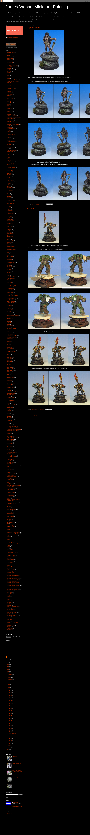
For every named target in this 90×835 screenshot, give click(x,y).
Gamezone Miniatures (11, 262)
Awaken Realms (10, 94)
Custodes (8, 186)
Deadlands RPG (10, 202)
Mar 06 (10, 731)
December (10, 674)
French (8, 252)
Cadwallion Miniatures (11, 141)
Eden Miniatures (10, 223)
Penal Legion (9, 416)
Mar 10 (10, 725)
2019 (8, 664)
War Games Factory (10, 566)
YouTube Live (9, 629)
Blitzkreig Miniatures (10, 121)
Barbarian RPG (10, 99)
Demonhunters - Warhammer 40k (13, 204)
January (9, 747)
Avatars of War (9, 92)
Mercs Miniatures (10, 365)
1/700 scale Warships (11, 53)
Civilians (8, 157)
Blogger (50, 818)
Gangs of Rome (10, 263)
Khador (8, 331)
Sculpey (8, 472)
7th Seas (8, 55)
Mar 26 (10, 698)
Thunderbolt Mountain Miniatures (13, 533)
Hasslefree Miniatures (11, 299)
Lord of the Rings (10, 348)
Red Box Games (10, 449)
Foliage (8, 243)
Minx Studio (9, 373)
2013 (8, 749)
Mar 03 (10, 740)
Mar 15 (10, 717)
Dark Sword (9, 197)
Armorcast (9, 85)
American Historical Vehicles (12, 81)
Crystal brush (9, 184)
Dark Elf (8, 193)
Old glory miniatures (10, 397)
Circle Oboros (9, 154)
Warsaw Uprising (10, 593)
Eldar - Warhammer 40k (11, 225)
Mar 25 (10, 700)
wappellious (15, 802)
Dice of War (9, 207)
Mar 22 (10, 705)
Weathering (9, 600)
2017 (8, 667)
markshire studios (10, 360)
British (8, 137)
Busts (8, 140)
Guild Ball (8, 294)
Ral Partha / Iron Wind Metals (12, 437)
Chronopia (9, 153)
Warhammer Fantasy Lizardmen (13, 582)
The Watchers (9, 529)
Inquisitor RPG (9, 322)
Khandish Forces (10, 332)
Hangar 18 (9, 296)
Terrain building (10, 525)
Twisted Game (9, 540)
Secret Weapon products (11, 473)
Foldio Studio (9, 242)
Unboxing (8, 545)
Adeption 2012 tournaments (12, 63)
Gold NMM (9, 281)
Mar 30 (10, 692)
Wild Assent (9, 608)
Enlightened (9, 229)
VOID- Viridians (10, 562)
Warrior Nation (9, 592)
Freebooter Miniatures (11, 249)
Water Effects (9, 598)
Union (8, 548)
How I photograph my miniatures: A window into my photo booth (19, 21)
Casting (8, 143)
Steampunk (9, 507)
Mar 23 (10, 703)
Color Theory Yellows (11, 166)
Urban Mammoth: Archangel (12, 551)
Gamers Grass (9, 259)
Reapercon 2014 (10, 440)
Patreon (8, 413)
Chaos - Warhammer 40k (11, 150)
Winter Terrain (9, 613)
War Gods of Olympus (11, 571)
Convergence (9, 171)
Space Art (8, 498)
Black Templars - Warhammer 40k (13, 117)
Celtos (8, 148)
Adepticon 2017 (10, 61)
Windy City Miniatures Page (12, 612)
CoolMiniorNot (9, 174)
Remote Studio (9, 450)
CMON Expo (9, 160)
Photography (9, 420)
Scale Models (9, 468)
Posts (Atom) (34, 415)
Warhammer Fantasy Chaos (12, 576)
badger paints (9, 97)
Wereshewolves (10, 602)
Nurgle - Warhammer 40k (11, 391)
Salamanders (9, 463)
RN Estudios (9, 453)
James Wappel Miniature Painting (37, 6)
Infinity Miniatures (10, 319)
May (9, 685)
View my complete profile (17, 806)
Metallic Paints (9, 367)
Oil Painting (9, 396)
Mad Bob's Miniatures (11, 350)
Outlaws (8, 401)
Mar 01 (10, 743)
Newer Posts (29, 413)
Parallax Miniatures (10, 411)
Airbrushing (9, 74)
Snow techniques (10, 489)
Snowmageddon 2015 (11, 492)
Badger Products (10, 98)
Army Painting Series (11, 88)
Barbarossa (9, 101)
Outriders (8, 403)
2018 (8, 666)
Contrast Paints (10, 170)
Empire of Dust (9, 226)
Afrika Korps (9, 68)
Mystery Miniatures (10, 377)
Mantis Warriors (10, 357)
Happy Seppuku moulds (11, 298)
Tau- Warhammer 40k (11, 522)
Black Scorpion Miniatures (12, 115)
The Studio (9, 528)
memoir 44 (9, 363)
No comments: (42, 204)
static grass (9, 506)
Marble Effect (9, 358)
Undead (8, 546)
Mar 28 (10, 695)
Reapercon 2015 (10, 442)
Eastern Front (9, 219)
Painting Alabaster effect (11, 404)
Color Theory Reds (10, 164)
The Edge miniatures (11, 526)
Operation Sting (10, 398)
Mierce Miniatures (10, 370)
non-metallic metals (10, 387)
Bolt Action (9, 131)
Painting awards (10, 406)
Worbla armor (9, 619)
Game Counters (10, 256)
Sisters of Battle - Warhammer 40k (13, 485)
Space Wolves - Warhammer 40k (13, 502)
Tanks (8, 520)
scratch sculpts (9, 469)
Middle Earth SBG (10, 368)
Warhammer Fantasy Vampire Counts (14, 586)
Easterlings (9, 217)
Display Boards (10, 210)
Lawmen (8, 344)
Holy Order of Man (10, 306)
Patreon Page (9, 414)
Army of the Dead (10, 87)
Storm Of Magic (10, 512)
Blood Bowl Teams (13, 16)
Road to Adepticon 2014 (11, 456)
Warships (8, 595)
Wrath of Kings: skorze (11, 625)
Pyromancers (9, 433)
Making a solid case (16, 784)
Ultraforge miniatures (11, 542)
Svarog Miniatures (10, 516)
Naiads (8, 378)
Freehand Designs (10, 250)
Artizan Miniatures (10, 89)
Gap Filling (9, 265)
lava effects (9, 342)
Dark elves (9, 194)
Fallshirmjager (9, 232)
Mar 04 (10, 738)
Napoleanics (9, 380)
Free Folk (8, 248)
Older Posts (69, 413)
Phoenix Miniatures (10, 419)
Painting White (9, 410)
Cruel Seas (9, 183)
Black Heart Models (10, 114)
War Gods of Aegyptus (11, 569)
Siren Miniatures (10, 483)
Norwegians (9, 390)
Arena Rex (9, 84)
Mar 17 (10, 713)
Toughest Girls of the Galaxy (12, 535)
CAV (7, 145)
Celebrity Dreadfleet (10, 147)
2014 (8, 672)
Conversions (9, 173)
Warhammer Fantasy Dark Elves (13, 579)
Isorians (8, 324)
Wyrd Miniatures (10, 628)
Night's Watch (9, 384)
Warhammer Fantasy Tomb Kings (13, 585)
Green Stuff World (10, 289)
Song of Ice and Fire (10, 495)
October (9, 677)
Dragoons (8, 214)
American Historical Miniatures (12, 79)
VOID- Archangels (10, 561)
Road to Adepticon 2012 (11, 455)
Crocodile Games (10, 181)
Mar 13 (10, 720)
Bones (8, 135)
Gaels (8, 253)
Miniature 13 (9, 371)
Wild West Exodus (10, 609)
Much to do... (31, 208)
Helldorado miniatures (11, 301)
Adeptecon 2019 (10, 56)
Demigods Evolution (10, 203)
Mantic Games (9, 355)
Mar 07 (10, 730)
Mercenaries (9, 364)
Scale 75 (8, 466)
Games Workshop (10, 260)
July (9, 682)
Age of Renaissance (10, 69)
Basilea (8, 104)
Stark (8, 504)
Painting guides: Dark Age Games (13, 409)
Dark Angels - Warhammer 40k (12, 189)
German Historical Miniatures (12, 276)
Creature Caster (10, 180)
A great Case (14, 756)
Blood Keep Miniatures (11, 128)
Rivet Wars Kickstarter (11, 452)
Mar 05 (10, 737)
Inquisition (9, 321)
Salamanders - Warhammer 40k (13, 465)
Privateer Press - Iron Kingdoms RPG (14, 429)
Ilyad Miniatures (10, 312)
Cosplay (8, 177)
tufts (7, 538)
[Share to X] (49, 204)
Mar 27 (10, 697)
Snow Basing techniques (11, 488)
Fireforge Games (10, 236)
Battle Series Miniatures (11, 110)
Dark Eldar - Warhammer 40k (12, 191)
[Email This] (47, 204)
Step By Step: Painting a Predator (26, 16)
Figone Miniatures (10, 235)
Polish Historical (10, 424)
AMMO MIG (9, 82)
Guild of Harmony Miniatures (12, 295)
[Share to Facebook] (51, 204)
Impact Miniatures (10, 314)
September (10, 679)
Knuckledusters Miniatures (12, 340)
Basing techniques (10, 107)
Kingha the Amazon (33, 27)
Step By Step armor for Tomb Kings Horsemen (15, 19)
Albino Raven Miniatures (11, 76)
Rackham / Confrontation (11, 434)
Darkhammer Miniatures (11, 199)
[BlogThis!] (48, 204)
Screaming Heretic (10, 470)
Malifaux (8, 354)
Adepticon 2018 (10, 62)
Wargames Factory (10, 572)
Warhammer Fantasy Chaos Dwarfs (13, 578)
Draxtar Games (9, 216)
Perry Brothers (9, 417)
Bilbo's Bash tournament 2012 (12, 112)
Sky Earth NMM (10, 486)
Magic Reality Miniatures (11, 351)
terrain (8, 523)
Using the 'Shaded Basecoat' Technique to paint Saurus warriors (50, 16)
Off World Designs (10, 394)
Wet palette (9, 603)
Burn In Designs (10, 138)
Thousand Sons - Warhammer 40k (13, 532)
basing (8, 105)
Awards (8, 95)
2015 (8, 671)
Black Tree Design (10, 118)
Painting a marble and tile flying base (58, 19)
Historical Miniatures (10, 302)
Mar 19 (10, 710)
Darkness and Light (10, 200)
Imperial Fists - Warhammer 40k (13, 315)
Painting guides (10, 407)
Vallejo (8, 558)
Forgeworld (9, 245)
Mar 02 (10, 741)
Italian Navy (9, 327)
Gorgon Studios (10, 286)
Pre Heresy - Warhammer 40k (12, 426)
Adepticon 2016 (10, 59)
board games (9, 130)
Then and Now (9, 530)
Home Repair (9, 308)
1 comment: (42, 409)
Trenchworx (9, 536)
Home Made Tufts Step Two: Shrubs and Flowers (17, 771)
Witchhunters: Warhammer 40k (12, 615)
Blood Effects (9, 127)
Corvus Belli (9, 176)
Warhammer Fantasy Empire (12, 581)
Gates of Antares (10, 266)
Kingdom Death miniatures (12, 337)
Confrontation (9, 168)
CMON (8, 158)
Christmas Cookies (10, 151)
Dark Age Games (10, 187)
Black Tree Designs (10, 120)
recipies (8, 447)
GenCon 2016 (9, 271)
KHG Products (9, 334)
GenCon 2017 (9, 272)
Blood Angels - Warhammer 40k (13, 124)
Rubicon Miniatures (10, 462)
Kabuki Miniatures (10, 330)
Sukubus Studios (10, 515)
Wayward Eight (9, 599)
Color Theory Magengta (11, 163)
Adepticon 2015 (10, 58)
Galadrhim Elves (10, 255)
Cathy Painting (9, 144)
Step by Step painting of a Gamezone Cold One (37, 19)
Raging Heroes (10, 436)
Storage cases (9, 510)
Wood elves (9, 616)
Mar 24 (10, 702)
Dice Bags (9, 206)
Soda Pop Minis (10, 493)
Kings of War (9, 338)
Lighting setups (10, 347)
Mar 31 (10, 690)
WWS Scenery (9, 626)
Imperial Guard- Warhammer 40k (13, 317)
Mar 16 (10, 715)
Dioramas (8, 209)
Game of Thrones (10, 258)
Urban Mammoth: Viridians (12, 552)
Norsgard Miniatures (10, 388)
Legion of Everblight (10, 345)
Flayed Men (9, 239)
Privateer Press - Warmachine (12, 430)
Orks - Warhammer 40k (11, 400)
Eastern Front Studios (11, 220)
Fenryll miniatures (10, 233)
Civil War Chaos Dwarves (11, 155)
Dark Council (9, 190)
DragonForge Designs (11, 213)
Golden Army (9, 282)
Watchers (8, 596)
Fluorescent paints (10, 240)
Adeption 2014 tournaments (12, 66)
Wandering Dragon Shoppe (12, 563)
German (8, 275)
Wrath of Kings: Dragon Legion (12, 622)
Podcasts (8, 423)
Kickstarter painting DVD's (12, 335)
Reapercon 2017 (10, 445)
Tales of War (9, 519)
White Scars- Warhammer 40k (12, 606)
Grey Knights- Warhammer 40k (12, 291)
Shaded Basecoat (10, 475)
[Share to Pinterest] (52, 204)
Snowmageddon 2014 (11, 491)
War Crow (8, 565)
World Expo (9, 621)
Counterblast (9, 179)
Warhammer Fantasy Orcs (12, 584)
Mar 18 (10, 712)
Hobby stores (9, 305)
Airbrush (8, 72)
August (9, 680)
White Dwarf (9, 605)
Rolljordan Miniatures (11, 459)
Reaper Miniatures (10, 439)
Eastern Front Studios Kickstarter (13, 222)
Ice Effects (9, 311)
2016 (8, 669)
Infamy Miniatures (10, 318)
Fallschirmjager (10, 230)
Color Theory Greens (11, 161)
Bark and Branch (10, 102)
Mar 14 (10, 718)
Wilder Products (10, 610)
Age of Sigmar (9, 71)
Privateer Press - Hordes (11, 427)
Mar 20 (10, 708)
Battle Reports (9, 108)
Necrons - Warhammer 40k (12, 383)
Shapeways (9, 478)
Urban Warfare (9, 553)
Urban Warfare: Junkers (11, 555)
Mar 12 (10, 721)
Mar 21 (10, 707)
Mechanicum (9, 361)
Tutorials (8, 539)
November (10, 675)
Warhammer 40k (10, 574)
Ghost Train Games (10, 278)
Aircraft (8, 75)
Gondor (8, 283)
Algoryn (8, 78)
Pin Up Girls (9, 422)
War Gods (8, 568)
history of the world (10, 304)
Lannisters (9, 341)
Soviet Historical (10, 496)
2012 (8, 751)
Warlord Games (10, 590)
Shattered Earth (10, 479)
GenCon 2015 (9, 269)
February (10, 745)
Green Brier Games (10, 288)
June (9, 684)
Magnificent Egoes (10, 353)
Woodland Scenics (10, 618)
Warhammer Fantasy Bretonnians (13, 575)
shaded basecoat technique (12, 476)
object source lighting (11, 393)
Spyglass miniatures (10, 503)
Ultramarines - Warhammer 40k (13, 543)
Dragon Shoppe (10, 212)
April (9, 687)
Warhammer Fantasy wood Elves (13, 589)
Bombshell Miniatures (11, 134)
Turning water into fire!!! (16, 763)
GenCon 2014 (9, 268)
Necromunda (9, 381)
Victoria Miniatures (10, 559)
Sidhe (8, 482)
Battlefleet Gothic (10, 111)
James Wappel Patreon (11, 328)
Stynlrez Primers (10, 513)
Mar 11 (10, 723)
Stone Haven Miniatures (11, 509)
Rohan (8, 457)
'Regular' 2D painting (11, 52)
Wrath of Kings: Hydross (11, 623)
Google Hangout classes (11, 285)
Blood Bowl (9, 125)
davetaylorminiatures (11, 657)
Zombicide (9, 631)
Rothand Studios (10, 460)
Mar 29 (10, 693)
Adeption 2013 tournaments (12, 65)
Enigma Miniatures (10, 227)
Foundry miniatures (10, 246)
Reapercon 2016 (10, 443)
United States (9, 549)
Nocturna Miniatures (10, 386)
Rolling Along (15, 777)
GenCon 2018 (9, 273)
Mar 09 (10, 726)
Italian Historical (10, 325)
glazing (8, 279)
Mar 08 (10, 728)
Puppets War (9, 432)
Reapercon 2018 (10, 446)
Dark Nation (9, 196)
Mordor (8, 374)
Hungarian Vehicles (10, 309)
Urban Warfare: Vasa (11, 556)
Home (5, 16)
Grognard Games (10, 292)
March (9, 689)
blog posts (9, 122)
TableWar (8, 517)
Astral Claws (9, 91)
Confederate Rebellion (11, 167)
